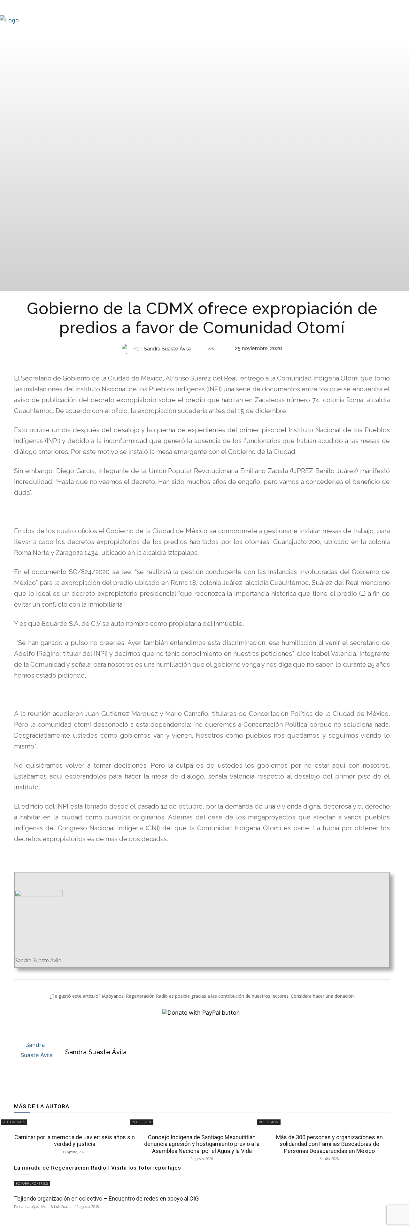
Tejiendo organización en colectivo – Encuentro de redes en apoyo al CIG (106, 1198)
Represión (201, 361)
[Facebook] (68, 1064)
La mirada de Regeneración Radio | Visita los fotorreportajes (97, 1167)
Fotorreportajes (32, 1183)
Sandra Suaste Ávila (167, 348)
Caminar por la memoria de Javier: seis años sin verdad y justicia (74, 1141)
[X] (79, 1064)
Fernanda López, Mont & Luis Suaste (42, 1206)
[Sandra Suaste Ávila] (127, 349)
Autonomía (14, 1122)
